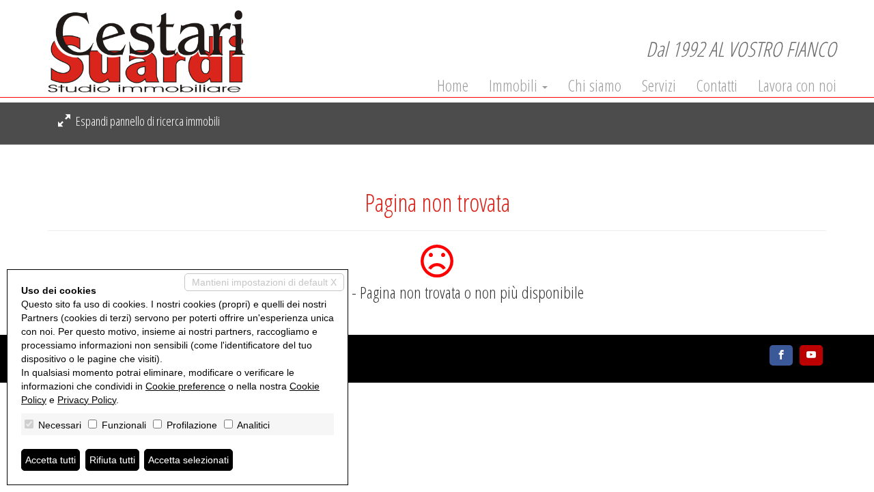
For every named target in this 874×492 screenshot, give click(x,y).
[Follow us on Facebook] (781, 355)
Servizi (659, 85)
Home (452, 85)
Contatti (716, 85)
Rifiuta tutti (112, 459)
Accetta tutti (50, 459)
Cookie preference (185, 386)
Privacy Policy (86, 399)
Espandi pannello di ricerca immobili (147, 121)
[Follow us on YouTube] (811, 355)
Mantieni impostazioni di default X (264, 282)
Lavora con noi (797, 85)
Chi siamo (594, 85)
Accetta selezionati (188, 459)
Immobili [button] (515, 85)
